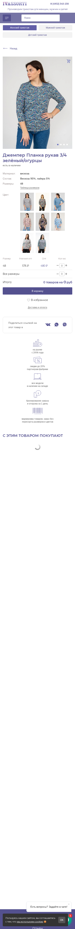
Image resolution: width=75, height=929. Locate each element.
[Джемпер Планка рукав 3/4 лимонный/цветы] (27, 222)
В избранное (39, 300)
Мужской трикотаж (55, 27)
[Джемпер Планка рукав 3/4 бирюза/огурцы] (42, 202)
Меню (7, 18)
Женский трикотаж (19, 27)
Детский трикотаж (37, 35)
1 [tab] (59, 144)
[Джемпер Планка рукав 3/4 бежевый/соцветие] (27, 202)
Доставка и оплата (37, 307)
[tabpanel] (37, 103)
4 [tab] (68, 144)
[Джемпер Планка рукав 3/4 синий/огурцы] (42, 243)
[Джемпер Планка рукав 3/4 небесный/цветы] (58, 222)
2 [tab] (62, 144)
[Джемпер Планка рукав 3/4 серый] (27, 243)
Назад (13, 48)
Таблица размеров (29, 188)
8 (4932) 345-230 (59, 3)
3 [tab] (65, 144)
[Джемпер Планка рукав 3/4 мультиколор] (42, 222)
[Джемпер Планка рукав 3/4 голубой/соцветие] (58, 202)
